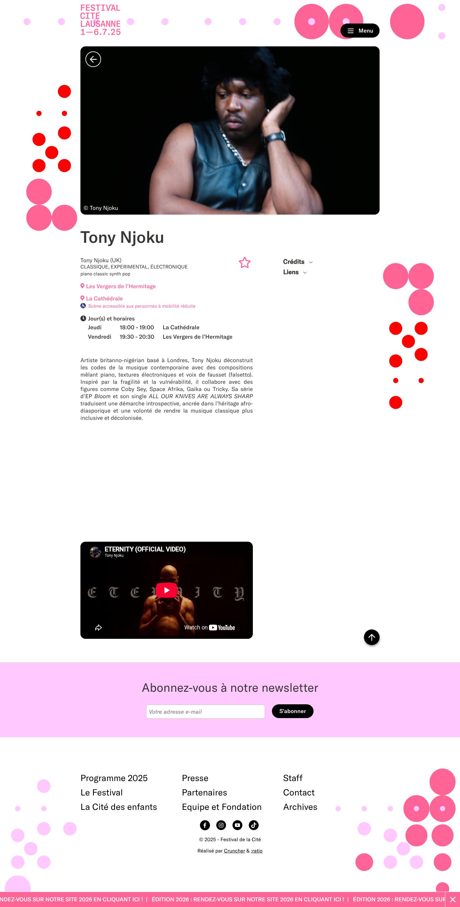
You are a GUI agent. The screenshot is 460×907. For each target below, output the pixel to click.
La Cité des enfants (118, 807)
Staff (293, 778)
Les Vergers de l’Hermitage (121, 286)
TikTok (254, 825)
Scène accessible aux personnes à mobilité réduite (142, 306)
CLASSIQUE (94, 267)
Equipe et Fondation (222, 807)
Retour (93, 59)
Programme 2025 (114, 778)
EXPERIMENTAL (129, 267)
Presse (195, 778)
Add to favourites (246, 264)
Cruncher (234, 851)
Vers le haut (372, 637)
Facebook (205, 825)
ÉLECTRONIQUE (169, 267)
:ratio (257, 851)
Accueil (100, 20)
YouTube (238, 825)
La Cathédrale (104, 298)
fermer (452, 899)
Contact (299, 792)
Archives (300, 807)
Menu (360, 30)
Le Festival (101, 792)
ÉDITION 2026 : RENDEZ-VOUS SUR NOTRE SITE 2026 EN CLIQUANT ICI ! (222, 899)
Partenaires (204, 792)
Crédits (293, 262)
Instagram (221, 825)
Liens (291, 272)
